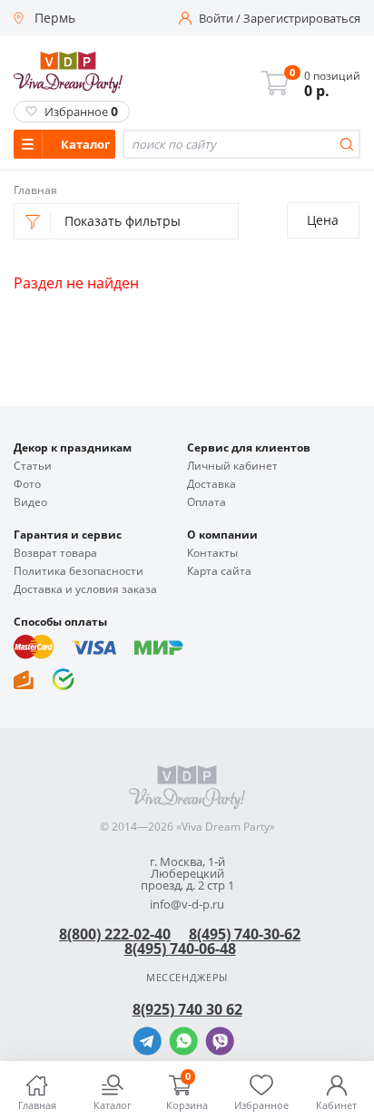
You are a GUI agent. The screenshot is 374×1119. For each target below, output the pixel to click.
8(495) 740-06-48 (180, 948)
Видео (30, 502)
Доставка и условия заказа (85, 589)
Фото (27, 484)
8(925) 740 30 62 (187, 1009)
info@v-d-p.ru (187, 904)
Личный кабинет (232, 466)
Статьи (33, 466)
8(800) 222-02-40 (115, 934)
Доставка (211, 484)
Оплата (206, 502)
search (346, 144)
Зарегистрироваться (301, 18)
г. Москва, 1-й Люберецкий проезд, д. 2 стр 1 (187, 873)
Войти (216, 18)
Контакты (212, 553)
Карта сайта (219, 571)
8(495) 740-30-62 (244, 934)
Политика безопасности (78, 571)
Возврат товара (55, 553)
